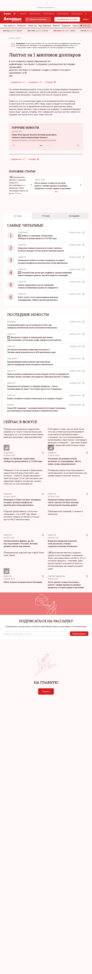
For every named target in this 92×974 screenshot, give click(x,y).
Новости (22, 245)
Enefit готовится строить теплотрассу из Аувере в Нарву (34, 398)
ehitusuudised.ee (49, 13)
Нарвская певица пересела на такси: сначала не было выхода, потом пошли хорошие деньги (63, 502)
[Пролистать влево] (31, 185)
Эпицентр (21, 25)
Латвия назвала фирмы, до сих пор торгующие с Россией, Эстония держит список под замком (20, 543)
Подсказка (77, 25)
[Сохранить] (83, 232)
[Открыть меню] (14, 13)
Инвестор (32, 25)
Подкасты (66, 25)
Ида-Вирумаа (44, 25)
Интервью (11, 322)
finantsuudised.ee (63, 13)
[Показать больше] (86, 13)
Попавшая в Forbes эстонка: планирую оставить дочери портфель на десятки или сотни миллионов (22, 502)
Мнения (56, 25)
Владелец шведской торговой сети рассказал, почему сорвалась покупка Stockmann (63, 543)
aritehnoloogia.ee (77, 13)
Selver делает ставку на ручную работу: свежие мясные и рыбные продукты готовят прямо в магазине (53, 186)
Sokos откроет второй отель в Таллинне (23, 582)
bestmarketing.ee (35, 13)
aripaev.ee (23, 13)
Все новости (9, 25)
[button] (36, 633)
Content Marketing (56, 576)
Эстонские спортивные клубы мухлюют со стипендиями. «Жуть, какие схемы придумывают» (64, 461)
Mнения (10, 405)
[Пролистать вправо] (81, 185)
